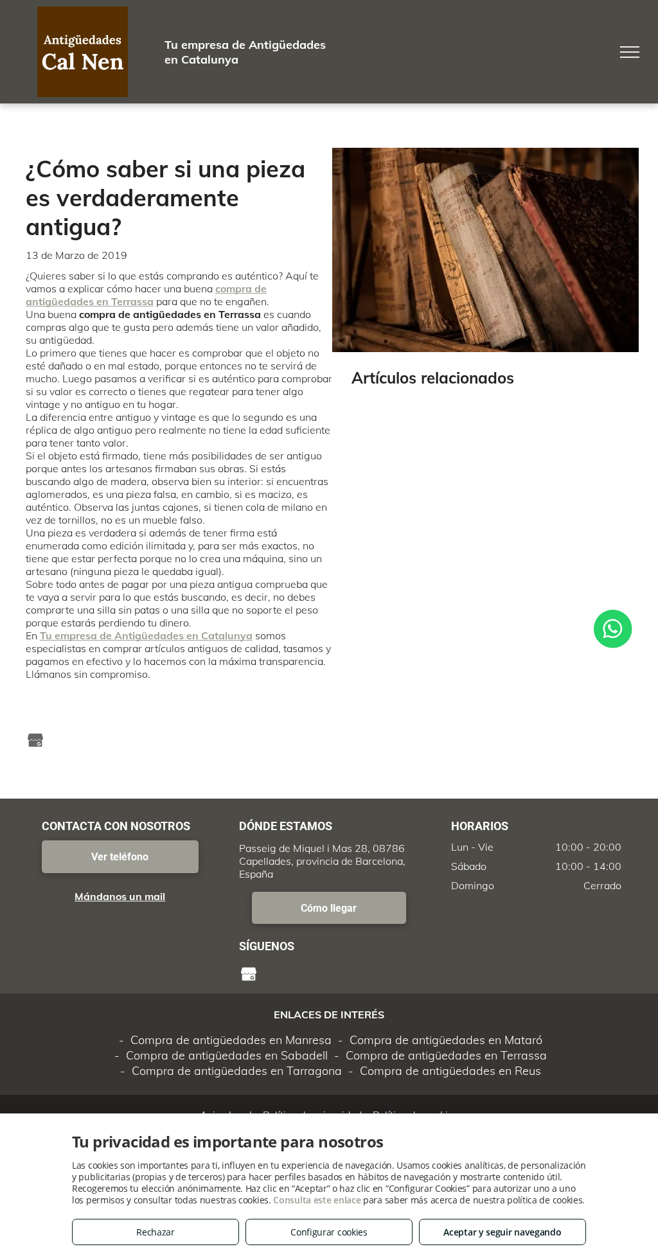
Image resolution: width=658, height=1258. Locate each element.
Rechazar (155, 1232)
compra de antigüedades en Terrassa (146, 295)
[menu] (629, 52)
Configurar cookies (329, 1232)
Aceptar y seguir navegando (502, 1232)
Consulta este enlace (316, 1200)
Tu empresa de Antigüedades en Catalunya (146, 635)
